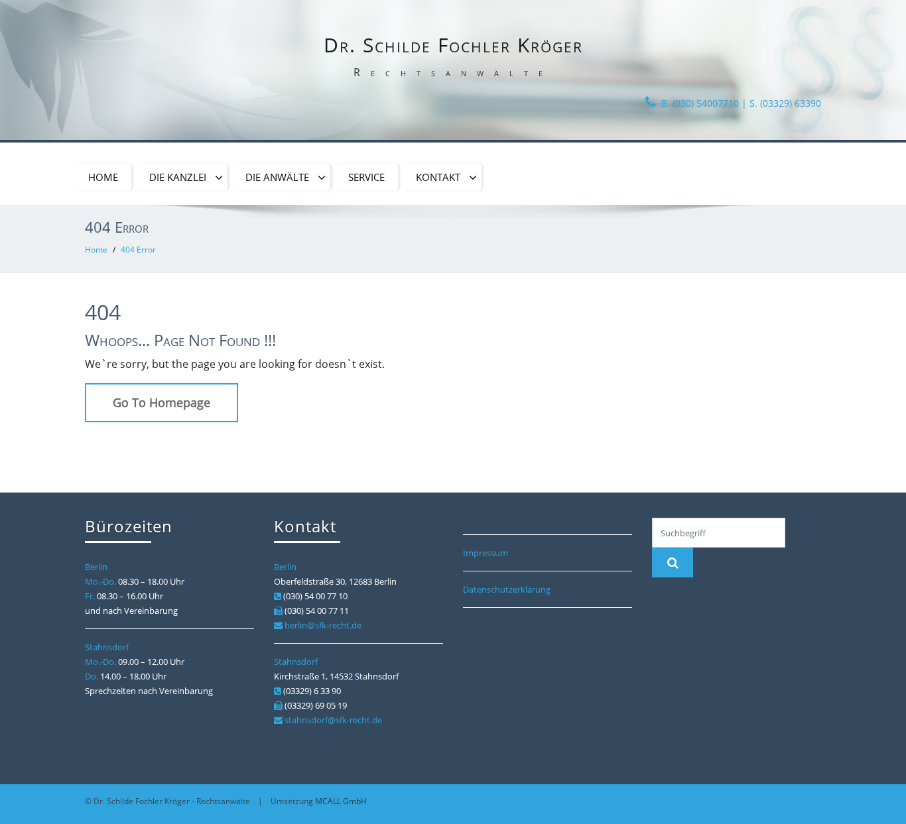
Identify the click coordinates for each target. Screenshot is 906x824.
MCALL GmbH (341, 801)
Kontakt (441, 177)
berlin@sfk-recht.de (323, 625)
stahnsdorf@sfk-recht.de (333, 720)
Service (366, 177)
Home (103, 177)
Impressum (485, 553)
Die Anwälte (279, 177)
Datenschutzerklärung (506, 589)
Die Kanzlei (180, 177)
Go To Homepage (161, 402)
